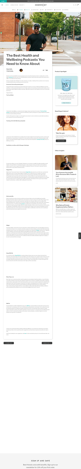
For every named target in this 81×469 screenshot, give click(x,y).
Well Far (28, 305)
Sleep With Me (18, 255)
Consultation (14, 5)
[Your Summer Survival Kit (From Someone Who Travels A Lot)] (66, 162)
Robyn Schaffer (10, 71)
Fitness (7, 68)
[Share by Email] (47, 70)
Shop (7, 5)
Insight (21, 5)
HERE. (46, 1)
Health (10, 68)
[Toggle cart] (77, 5)
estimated (11, 77)
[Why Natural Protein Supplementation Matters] (66, 195)
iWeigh (37, 230)
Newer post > (47, 343)
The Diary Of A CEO (40, 139)
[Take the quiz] (66, 123)
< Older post (8, 343)
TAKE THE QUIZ (61, 140)
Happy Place (28, 172)
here (25, 333)
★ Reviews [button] (79, 235)
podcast (23, 203)
